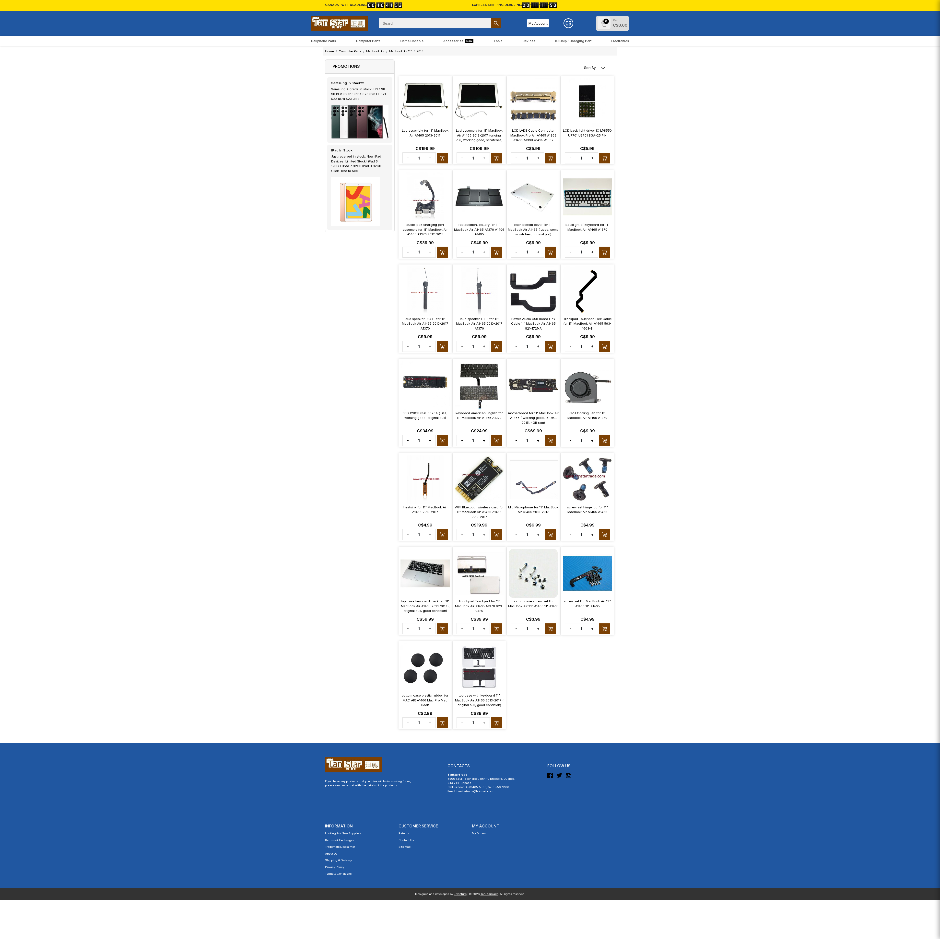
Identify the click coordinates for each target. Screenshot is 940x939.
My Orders (479, 833)
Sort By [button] (590, 68)
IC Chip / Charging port (573, 41)
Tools (498, 41)
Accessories (457, 41)
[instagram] (568, 777)
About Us (331, 853)
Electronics (620, 41)
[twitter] (559, 777)
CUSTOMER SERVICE (418, 826)
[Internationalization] (568, 23)
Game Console (411, 41)
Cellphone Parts (323, 41)
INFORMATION (339, 826)
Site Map (405, 846)
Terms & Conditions (338, 873)
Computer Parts (368, 41)
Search (496, 23)
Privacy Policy (334, 867)
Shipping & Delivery (338, 860)
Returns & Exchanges (339, 840)
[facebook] (550, 777)
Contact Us (406, 840)
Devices (528, 41)
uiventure (460, 894)
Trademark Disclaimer (340, 846)
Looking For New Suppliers (343, 833)
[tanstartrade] (339, 23)
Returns (404, 833)
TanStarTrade (489, 894)
